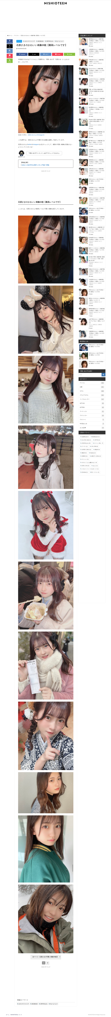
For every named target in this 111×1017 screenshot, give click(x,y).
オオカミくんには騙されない (89, 462)
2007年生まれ (49, 41)
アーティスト (92, 411)
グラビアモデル (92, 395)
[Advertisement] (55, 19)
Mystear (93, 452)
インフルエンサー (92, 399)
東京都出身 (40, 41)
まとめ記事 (92, 427)
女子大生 (92, 403)
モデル (92, 391)
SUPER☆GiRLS (86, 449)
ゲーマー (84, 446)
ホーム (7, 1014)
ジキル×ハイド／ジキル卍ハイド (90, 468)
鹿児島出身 (96, 436)
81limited (85, 472)
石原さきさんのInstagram (36, 135)
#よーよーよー (60, 41)
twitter (29, 144)
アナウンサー (92, 415)
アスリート (92, 419)
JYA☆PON (94, 446)
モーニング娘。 (98, 443)
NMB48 (84, 456)
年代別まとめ (92, 423)
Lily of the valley (86, 440)
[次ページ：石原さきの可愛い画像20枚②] (45, 959)
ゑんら (95, 465)
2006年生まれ (86, 443)
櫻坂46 (84, 452)
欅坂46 (97, 449)
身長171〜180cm (96, 456)
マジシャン (85, 459)
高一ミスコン (95, 472)
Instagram (36, 144)
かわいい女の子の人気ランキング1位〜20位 (35, 165)
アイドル (19, 41)
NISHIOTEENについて (16, 1014)
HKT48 (97, 440)
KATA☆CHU (85, 465)
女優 (92, 387)
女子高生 (92, 407)
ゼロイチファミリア (30, 41)
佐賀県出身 (85, 436)
